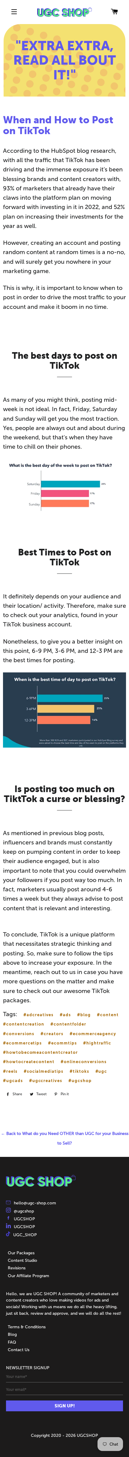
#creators (52, 1033)
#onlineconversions (84, 1061)
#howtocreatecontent (29, 1061)
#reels (10, 1071)
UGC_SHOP (25, 1234)
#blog (84, 1015)
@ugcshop (24, 1211)
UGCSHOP (24, 1219)
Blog (12, 1334)
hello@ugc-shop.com (35, 1203)
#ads (65, 1015)
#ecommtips (62, 1043)
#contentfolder (68, 1024)
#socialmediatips (44, 1071)
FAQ (12, 1342)
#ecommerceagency (93, 1033)
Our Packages (21, 1253)
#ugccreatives (45, 1080)
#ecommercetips (22, 1043)
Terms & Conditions (27, 1326)
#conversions (18, 1033)
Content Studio (22, 1260)
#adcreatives (38, 1015)
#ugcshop (80, 1080)
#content (108, 1015)
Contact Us (18, 1349)
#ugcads (13, 1080)
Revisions (17, 1268)
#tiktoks (79, 1071)
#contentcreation (23, 1024)
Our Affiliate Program (28, 1275)
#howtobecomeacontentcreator (40, 1052)
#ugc (101, 1071)
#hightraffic (97, 1043)
